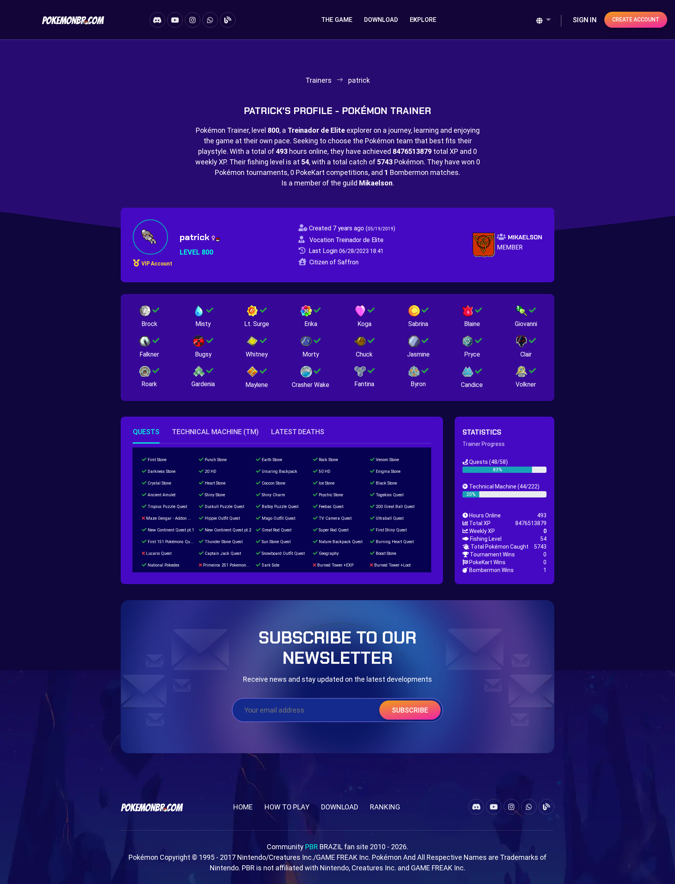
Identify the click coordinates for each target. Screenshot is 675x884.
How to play (286, 807)
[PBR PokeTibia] (73, 20)
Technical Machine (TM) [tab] (215, 432)
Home (243, 807)
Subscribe (410, 710)
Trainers (318, 80)
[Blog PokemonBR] (228, 20)
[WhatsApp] (210, 20)
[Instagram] (192, 20)
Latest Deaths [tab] (297, 432)
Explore (423, 19)
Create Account (635, 19)
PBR (311, 847)
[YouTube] (175, 20)
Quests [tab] (146, 432)
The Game (336, 19)
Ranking (385, 807)
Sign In (584, 20)
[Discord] (157, 20)
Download (381, 19)
